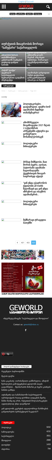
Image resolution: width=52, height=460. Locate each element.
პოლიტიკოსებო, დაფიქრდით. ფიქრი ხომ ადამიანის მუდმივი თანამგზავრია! (36, 108)
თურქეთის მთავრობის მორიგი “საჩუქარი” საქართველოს (22, 45)
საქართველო (7, 436)
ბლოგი (12, 14)
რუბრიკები (11, 91)
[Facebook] (26, 330)
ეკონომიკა (20, 14)
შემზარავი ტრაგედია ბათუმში (34, 221)
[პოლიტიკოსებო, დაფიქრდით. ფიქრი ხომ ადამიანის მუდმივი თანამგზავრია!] (11, 109)
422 (28, 243)
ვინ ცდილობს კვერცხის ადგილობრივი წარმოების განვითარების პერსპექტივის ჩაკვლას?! (24, 410)
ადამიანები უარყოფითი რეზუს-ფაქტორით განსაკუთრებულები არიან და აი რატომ (38, 76)
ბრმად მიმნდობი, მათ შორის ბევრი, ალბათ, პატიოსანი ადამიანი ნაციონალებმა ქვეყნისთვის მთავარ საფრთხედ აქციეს (35, 169)
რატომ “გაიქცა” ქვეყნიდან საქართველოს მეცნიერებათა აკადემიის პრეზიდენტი (13, 75)
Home (3, 91)
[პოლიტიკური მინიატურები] (11, 149)
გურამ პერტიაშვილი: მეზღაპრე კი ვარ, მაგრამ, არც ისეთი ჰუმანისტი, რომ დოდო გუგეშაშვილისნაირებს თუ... (37, 58)
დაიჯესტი (5, 445)
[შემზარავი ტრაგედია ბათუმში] (11, 225)
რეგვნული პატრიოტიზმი (12, 371)
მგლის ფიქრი (7, 376)
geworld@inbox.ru (31, 324)
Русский (30, 1)
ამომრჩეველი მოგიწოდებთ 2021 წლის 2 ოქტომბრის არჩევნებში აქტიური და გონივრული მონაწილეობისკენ (36, 129)
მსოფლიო (6, 440)
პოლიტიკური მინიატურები (30, 145)
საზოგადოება (23, 91)
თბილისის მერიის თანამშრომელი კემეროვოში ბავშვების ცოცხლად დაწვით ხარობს (11, 60)
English (21, 1)
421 (22, 243)
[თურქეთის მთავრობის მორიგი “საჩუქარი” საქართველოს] (26, 34)
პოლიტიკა (37, 14)
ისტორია (29, 14)
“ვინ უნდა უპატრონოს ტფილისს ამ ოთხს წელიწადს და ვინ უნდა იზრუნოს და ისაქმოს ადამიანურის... (35, 188)
